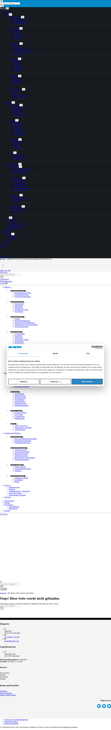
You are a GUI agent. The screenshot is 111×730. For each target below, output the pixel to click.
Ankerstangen (19, 394)
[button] (55, 261)
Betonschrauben (20, 396)
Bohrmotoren (19, 304)
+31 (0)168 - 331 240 (11, 637)
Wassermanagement (21, 327)
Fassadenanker (20, 417)
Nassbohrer (18, 336)
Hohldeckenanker (21, 403)
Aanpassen (54, 381)
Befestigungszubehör (22, 387)
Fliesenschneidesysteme (23, 469)
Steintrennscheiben (21, 456)
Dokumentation (14, 507)
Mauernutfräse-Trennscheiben (25, 458)
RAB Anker (19, 415)
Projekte (7, 503)
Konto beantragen (6, 281)
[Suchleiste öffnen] (1, 582)
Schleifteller (19, 480)
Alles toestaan (87, 381)
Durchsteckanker (20, 398)
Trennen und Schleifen (12, 433)
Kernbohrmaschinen (17, 291)
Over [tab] (88, 353)
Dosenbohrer (19, 341)
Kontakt (7, 511)
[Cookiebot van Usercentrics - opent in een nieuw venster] (93, 347)
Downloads (8, 505)
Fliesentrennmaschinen (22, 443)
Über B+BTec (9, 501)
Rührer (17, 482)
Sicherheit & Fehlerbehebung (25, 323)
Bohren (6, 287)
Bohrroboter (19, 306)
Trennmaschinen (16, 437)
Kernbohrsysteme (16, 302)
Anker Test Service (21, 426)
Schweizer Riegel (21, 413)
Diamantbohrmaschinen (23, 293)
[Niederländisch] (5, 265)
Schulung (12, 489)
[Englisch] (5, 267)
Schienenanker (20, 418)
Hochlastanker (19, 400)
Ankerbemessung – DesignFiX (19, 491)
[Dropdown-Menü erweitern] (11, 287)
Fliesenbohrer (19, 343)
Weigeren (23, 381)
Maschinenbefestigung (22, 321)
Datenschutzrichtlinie (11, 723)
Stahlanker (14, 392)
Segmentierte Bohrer (22, 340)
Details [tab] (55, 353)
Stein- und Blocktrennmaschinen (26, 439)
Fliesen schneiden (16, 465)
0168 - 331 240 (5, 270)
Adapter (17, 319)
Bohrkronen (19, 338)
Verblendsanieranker (22, 405)
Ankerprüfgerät (20, 430)
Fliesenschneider (20, 467)
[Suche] (2, 277)
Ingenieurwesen (14, 487)
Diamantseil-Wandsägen (23, 441)
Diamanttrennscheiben (18, 448)
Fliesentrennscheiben (22, 460)
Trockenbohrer (20, 334)
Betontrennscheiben (21, 454)
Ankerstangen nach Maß (23, 428)
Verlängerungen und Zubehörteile (26, 325)
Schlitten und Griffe (21, 310)
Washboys (18, 471)
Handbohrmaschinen (22, 295)
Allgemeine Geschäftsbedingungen (16, 720)
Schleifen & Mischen (17, 476)
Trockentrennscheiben (22, 452)
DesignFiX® (13, 509)
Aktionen (7, 497)
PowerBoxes (19, 311)
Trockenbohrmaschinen (23, 297)
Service (13, 424)
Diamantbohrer (15, 332)
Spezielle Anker (15, 411)
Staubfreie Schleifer (21, 478)
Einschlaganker (20, 401)
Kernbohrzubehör (16, 317)
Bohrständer (19, 308)
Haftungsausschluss (11, 721)
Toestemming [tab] (23, 353)
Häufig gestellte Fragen (8, 695)
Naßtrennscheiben (21, 450)
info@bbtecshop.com (11, 641)
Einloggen (3, 691)
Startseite (3, 593)
